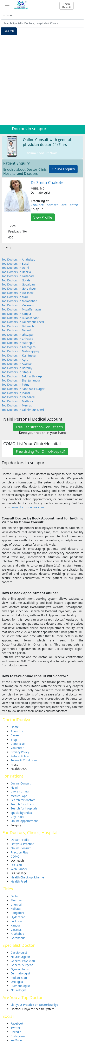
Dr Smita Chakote (47, 182)
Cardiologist (19, 952)
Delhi (14, 896)
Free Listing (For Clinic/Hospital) (40, 451)
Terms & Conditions (24, 760)
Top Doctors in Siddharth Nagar (23, 376)
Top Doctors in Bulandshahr (20, 318)
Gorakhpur (18, 938)
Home (15, 727)
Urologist (17, 982)
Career (15, 735)
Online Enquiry (63, 169)
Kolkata (16, 909)
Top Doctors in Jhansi (16, 393)
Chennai (16, 904)
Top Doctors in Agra (15, 359)
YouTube (16, 1040)
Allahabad (17, 934)
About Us (17, 731)
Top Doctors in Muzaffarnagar (21, 309)
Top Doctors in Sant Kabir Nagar (23, 389)
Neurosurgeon (20, 957)
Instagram (18, 1036)
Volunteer (17, 748)
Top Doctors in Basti (15, 263)
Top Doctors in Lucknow (17, 293)
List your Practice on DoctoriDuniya (34, 1005)
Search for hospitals (24, 808)
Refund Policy (20, 756)
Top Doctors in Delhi (15, 268)
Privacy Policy (20, 752)
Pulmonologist (20, 986)
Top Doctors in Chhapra (17, 339)
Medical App (19, 796)
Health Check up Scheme (27, 877)
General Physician (23, 961)
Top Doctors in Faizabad (18, 276)
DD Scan (16, 865)
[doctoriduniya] (21, 8)
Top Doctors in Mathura (17, 401)
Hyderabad (18, 917)
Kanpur (15, 925)
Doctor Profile (20, 840)
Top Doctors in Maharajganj (20, 351)
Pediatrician (19, 978)
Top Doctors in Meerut (17, 405)
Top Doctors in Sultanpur (18, 343)
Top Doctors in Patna (16, 384)
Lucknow (16, 921)
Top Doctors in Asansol (17, 364)
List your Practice (22, 844)
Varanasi (16, 929)
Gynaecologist (20, 969)
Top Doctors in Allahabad (18, 259)
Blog (14, 740)
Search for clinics (22, 804)
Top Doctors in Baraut (16, 330)
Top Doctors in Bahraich (18, 326)
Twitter (15, 1028)
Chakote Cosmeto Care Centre (54, 205)
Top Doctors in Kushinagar (19, 355)
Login (66, 5)
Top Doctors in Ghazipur (18, 334)
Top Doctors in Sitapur (16, 372)
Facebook (17, 1023)
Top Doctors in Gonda (16, 280)
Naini (14, 787)
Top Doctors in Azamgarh (18, 347)
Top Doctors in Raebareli (18, 397)
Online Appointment (24, 821)
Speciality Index (21, 813)
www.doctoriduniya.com (28, 507)
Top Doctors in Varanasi (18, 305)
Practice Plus (19, 852)
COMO (15, 856)
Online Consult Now (41, 153)
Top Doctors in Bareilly (17, 368)
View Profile (42, 217)
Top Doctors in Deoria (16, 272)
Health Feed (19, 881)
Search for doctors (23, 800)
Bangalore (18, 913)
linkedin (16, 1032)
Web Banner (19, 869)
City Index (17, 817)
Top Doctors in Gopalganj (18, 284)
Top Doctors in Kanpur (16, 314)
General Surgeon (22, 965)
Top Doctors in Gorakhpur (19, 288)
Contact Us (18, 744)
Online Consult (21, 783)
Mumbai (16, 900)
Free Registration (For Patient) (39, 427)
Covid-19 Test (20, 792)
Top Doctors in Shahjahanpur (21, 380)
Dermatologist (20, 973)
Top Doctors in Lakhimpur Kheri (23, 322)
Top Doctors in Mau (15, 297)
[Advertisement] (42, 80)
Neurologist (18, 990)
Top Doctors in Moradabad (19, 301)
